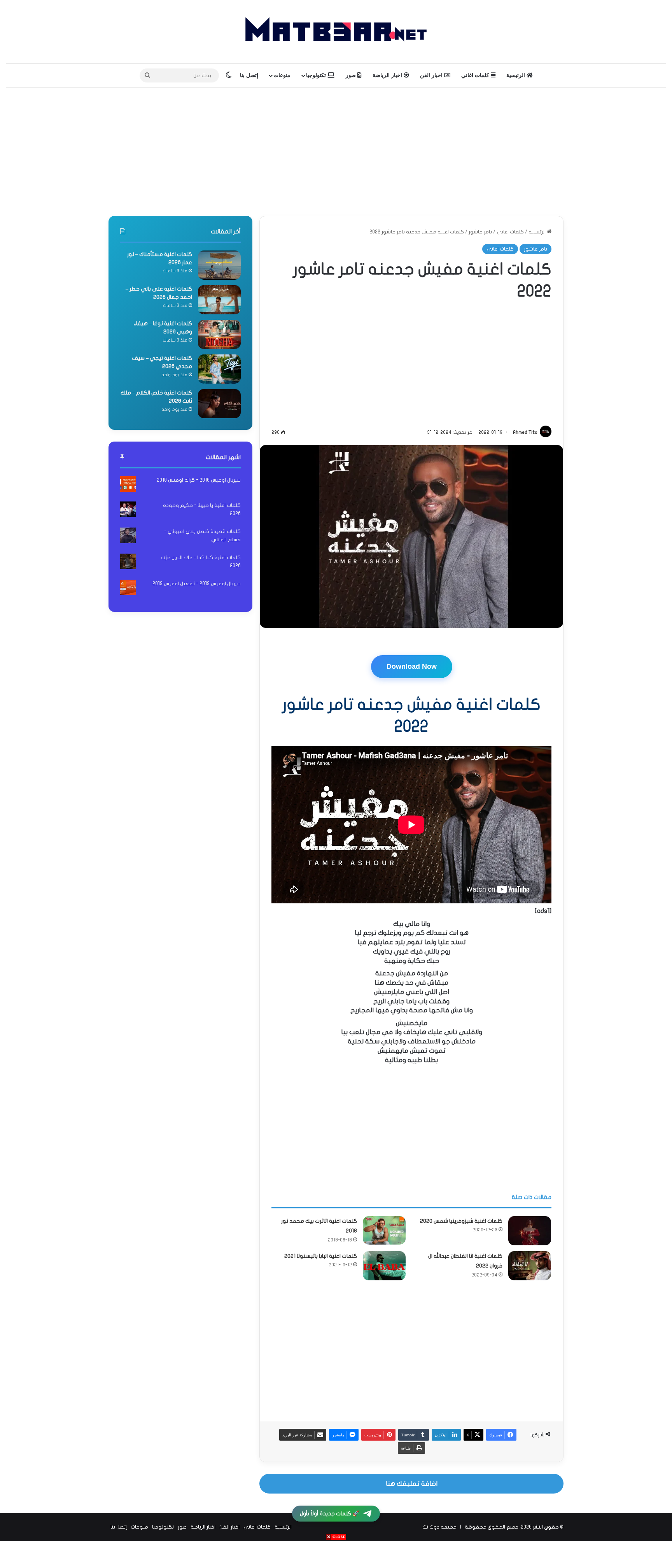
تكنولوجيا (316, 75)
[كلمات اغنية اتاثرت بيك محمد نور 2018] (384, 1230)
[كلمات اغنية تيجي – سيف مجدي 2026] (219, 369)
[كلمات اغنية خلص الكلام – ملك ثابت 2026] (219, 403)
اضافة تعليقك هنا (412, 1483)
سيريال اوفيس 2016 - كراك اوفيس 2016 (199, 480)
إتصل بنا (249, 75)
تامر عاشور (480, 232)
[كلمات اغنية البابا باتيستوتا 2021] (384, 1265)
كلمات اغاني (476, 75)
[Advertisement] (336, 149)
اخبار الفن (432, 75)
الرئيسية (516, 75)
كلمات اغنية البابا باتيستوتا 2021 (320, 1256)
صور (351, 75)
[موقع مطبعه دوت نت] (336, 32)
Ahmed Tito (525, 432)
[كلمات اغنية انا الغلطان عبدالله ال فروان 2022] (529, 1265)
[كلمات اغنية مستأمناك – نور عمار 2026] (219, 265)
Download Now (412, 666)
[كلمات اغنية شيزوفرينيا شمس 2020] (529, 1230)
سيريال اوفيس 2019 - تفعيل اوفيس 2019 (196, 583)
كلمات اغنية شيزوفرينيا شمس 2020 (461, 1221)
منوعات (281, 75)
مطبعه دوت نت (439, 1527)
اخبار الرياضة (388, 75)
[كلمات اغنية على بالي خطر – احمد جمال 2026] (219, 299)
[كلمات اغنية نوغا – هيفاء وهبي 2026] (219, 334)
